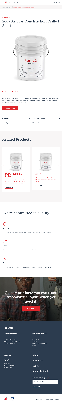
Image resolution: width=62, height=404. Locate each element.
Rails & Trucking (7, 363)
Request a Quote (10, 108)
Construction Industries (11, 333)
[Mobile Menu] (59, 2)
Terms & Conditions (49, 399)
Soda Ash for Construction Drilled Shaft (24, 7)
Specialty (34, 345)
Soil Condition (36, 123)
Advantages (5, 118)
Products (8, 7)
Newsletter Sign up (41, 378)
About (36, 355)
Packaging (5, 123)
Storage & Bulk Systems (9, 365)
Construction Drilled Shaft (10, 92)
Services (8, 355)
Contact (36, 366)
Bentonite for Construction (38, 337)
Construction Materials (39, 333)
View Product (9, 187)
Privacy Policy (38, 399)
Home (3, 7)
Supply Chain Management (12, 360)
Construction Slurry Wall (9, 343)
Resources (38, 360)
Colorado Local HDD (8, 337)
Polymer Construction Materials (39, 343)
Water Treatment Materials (38, 347)
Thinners (34, 341)
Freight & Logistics (8, 367)
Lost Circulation (36, 339)
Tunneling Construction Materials (12, 341)
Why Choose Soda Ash (38, 118)
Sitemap (57, 399)
